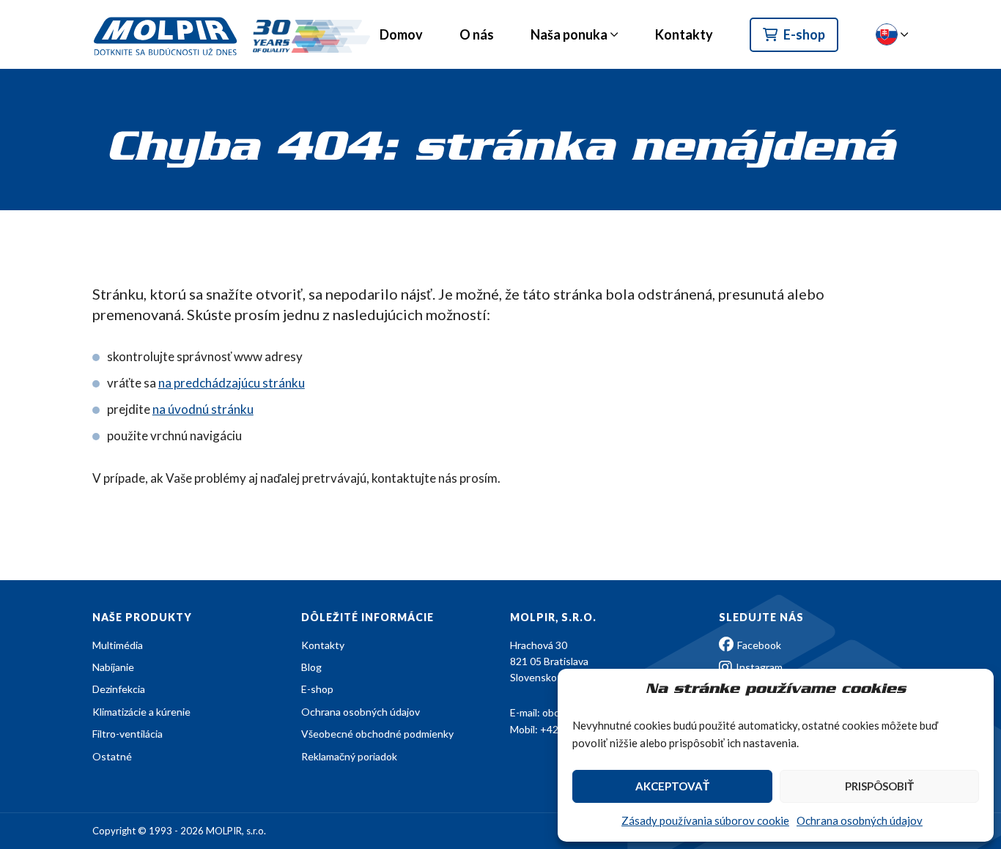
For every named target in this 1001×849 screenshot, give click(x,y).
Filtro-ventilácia (127, 733)
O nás (476, 34)
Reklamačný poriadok (349, 756)
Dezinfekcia (118, 689)
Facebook (758, 645)
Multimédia (117, 645)
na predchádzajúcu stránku (231, 382)
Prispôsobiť (879, 786)
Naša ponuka (569, 34)
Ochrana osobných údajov (860, 820)
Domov (401, 34)
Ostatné (112, 756)
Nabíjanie (113, 667)
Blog (311, 667)
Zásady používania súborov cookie (705, 820)
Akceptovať (672, 786)
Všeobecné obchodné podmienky (377, 733)
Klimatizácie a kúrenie (141, 711)
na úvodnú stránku (203, 409)
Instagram (758, 667)
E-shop (804, 34)
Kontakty (684, 34)
